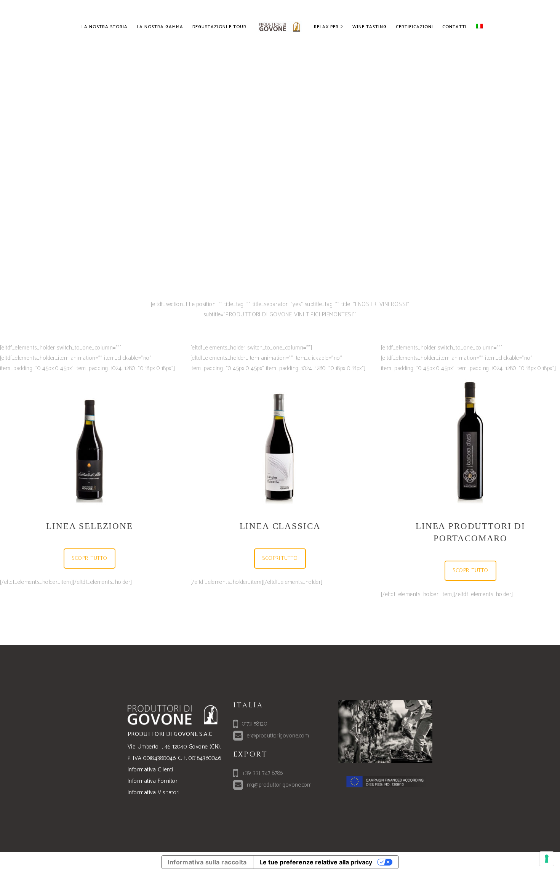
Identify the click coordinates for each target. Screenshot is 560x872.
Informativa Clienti (150, 769)
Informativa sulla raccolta (207, 862)
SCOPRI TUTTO (89, 558)
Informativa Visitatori (154, 792)
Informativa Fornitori (153, 781)
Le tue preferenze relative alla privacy (315, 862)
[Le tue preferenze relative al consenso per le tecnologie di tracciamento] (546, 858)
